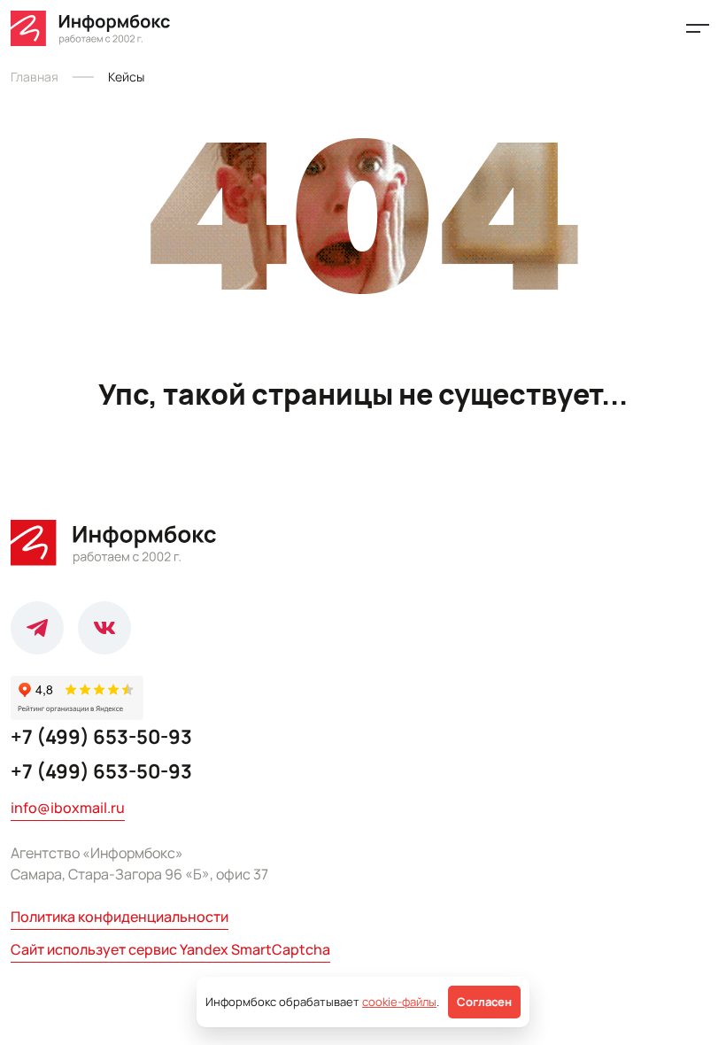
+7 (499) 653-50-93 (101, 737)
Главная (34, 76)
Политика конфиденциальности (119, 916)
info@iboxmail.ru (68, 807)
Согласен (484, 1002)
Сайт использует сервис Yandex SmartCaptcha (170, 949)
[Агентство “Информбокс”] (92, 28)
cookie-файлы (399, 1002)
